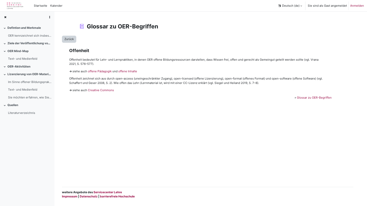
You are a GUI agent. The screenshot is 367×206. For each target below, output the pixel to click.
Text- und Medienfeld (22, 58)
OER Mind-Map (17, 51)
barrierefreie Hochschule (117, 196)
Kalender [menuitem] (56, 5)
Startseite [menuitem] (40, 5)
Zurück (69, 39)
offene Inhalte (127, 71)
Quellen (12, 105)
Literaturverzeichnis (21, 113)
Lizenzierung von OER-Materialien (29, 74)
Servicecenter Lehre (107, 192)
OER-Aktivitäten (18, 66)
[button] (289, 5)
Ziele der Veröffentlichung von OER (29, 43)
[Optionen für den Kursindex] (49, 17)
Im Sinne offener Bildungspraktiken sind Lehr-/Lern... (29, 82)
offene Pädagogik (100, 71)
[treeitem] (27, 31)
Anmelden (357, 5)
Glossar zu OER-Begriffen (314, 97)
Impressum (69, 196)
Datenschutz (89, 196)
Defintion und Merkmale (24, 28)
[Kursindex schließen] (5, 17)
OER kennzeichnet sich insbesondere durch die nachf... (29, 35)
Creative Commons (101, 90)
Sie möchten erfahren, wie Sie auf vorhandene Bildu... (29, 97)
